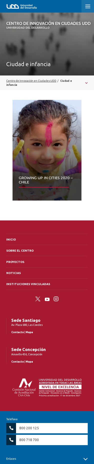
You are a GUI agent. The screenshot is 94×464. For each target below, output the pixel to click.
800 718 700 (29, 440)
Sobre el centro (20, 250)
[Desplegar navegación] (47, 82)
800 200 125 (29, 428)
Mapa (29, 332)
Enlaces (11, 458)
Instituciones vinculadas (28, 284)
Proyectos (15, 261)
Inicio (11, 239)
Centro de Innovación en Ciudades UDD (48, 25)
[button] (87, 6)
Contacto (17, 332)
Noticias (13, 273)
